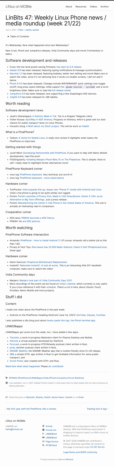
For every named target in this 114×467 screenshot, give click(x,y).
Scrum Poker (16, 360)
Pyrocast (14, 344)
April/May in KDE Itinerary (38, 119)
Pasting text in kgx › (97, 408)
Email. (81, 397)
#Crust (71, 378)
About (69, 6)
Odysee (91, 315)
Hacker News (57, 397)
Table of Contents (19, 36)
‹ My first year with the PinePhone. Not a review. (31, 408)
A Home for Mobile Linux (32, 137)
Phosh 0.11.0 (16, 83)
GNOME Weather (18, 350)
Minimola (69, 459)
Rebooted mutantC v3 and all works (39, 265)
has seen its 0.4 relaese (69, 66)
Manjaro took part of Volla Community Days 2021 (45, 280)
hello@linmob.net (14, 429)
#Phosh (52, 378)
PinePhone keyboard (31, 174)
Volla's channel (67, 283)
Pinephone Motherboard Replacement (47, 262)
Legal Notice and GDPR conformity (80, 452)
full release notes (61, 90)
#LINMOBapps (36, 378)
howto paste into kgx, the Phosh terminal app (71, 320)
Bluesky (39, 397)
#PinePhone (23, 378)
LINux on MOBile (19, 6)
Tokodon (14, 337)
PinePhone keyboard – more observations (42, 177)
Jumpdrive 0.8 (17, 93)
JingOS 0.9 (15, 97)
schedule (51, 287)
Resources (81, 6)
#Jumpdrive (62, 378)
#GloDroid (79, 378)
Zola (60, 459)
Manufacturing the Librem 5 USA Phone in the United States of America (56, 202)
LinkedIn (69, 397)
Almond (14, 340)
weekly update (32, 30)
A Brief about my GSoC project (42, 126)
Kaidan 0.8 (15, 70)
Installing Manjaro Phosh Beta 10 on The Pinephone (53, 159)
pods (12, 347)
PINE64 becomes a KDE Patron (37, 217)
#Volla (46, 378)
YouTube (100, 315)
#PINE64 (13, 378)
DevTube (81, 315)
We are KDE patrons (29, 221)
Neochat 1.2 (16, 73)
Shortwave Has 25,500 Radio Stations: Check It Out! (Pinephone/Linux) (69, 247)
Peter (20, 30)
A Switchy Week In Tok (44, 116)
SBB (12, 354)
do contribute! (55, 366)
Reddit (47, 397)
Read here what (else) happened (23, 366)
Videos (94, 6)
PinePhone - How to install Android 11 (40, 240)
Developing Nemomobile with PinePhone (44, 152)
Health (85, 126)
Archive (104, 6)
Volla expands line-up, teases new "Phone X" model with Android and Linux (61, 189)
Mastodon (30, 397)
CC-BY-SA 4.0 (97, 447)
